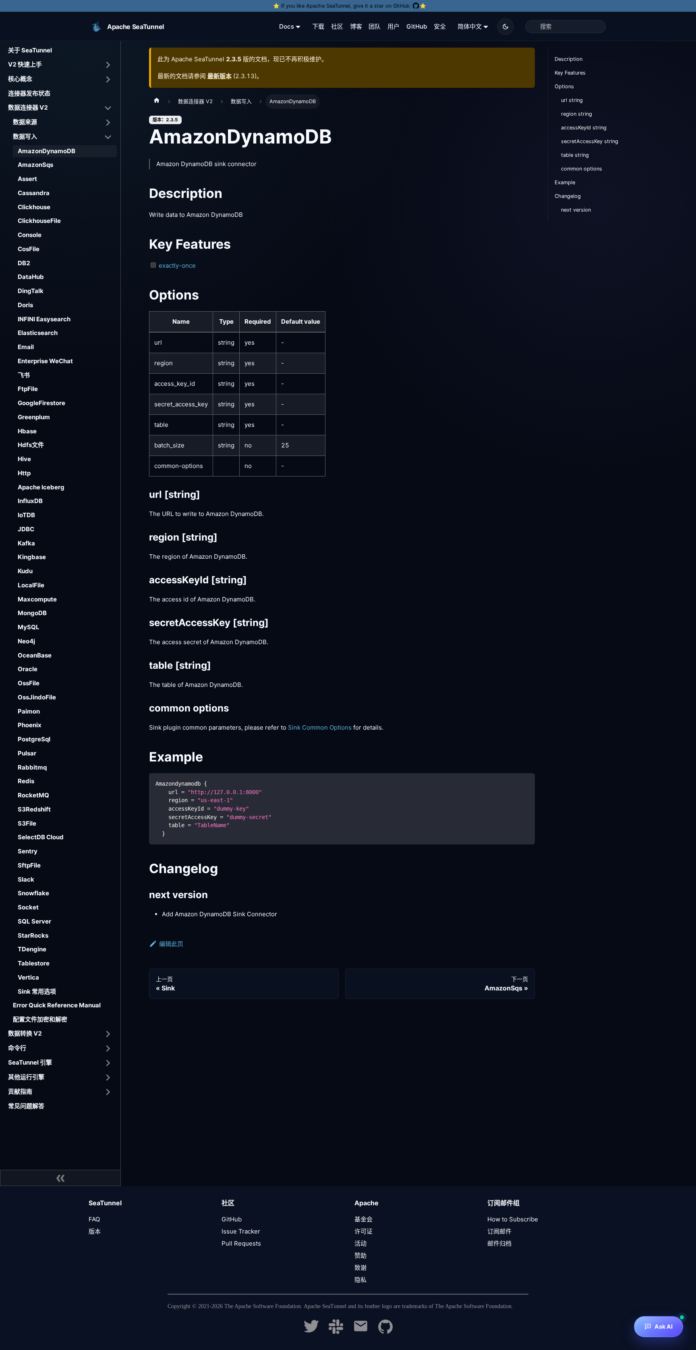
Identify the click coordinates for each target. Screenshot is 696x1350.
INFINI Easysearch (44, 319)
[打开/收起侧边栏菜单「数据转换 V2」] (108, 1034)
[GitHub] (385, 1331)
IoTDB (26, 515)
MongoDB (32, 613)
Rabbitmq (32, 767)
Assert (27, 179)
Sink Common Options (320, 727)
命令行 (17, 1048)
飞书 (24, 375)
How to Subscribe (512, 1219)
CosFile (28, 249)
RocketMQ (33, 795)
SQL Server (34, 921)
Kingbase (32, 557)
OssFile (28, 683)
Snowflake (33, 893)
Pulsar (27, 753)
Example (565, 182)
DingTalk (31, 291)
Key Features (570, 73)
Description (568, 59)
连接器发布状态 (29, 93)
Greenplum (34, 417)
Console (29, 235)
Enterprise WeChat (45, 361)
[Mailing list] (361, 1331)
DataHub (31, 277)
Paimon (29, 711)
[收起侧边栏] (60, 1178)
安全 (440, 26)
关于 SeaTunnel (30, 50)
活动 (360, 1243)
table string (575, 155)
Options (564, 86)
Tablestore (34, 963)
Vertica (28, 977)
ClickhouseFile (39, 221)
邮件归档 (499, 1243)
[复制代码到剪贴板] (525, 783)
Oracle (27, 669)
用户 (393, 26)
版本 (95, 1231)
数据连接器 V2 (28, 107)
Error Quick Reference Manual (57, 1005)
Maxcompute (37, 599)
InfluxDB (30, 501)
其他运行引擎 (26, 1077)
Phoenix (29, 725)
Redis (26, 781)
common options (581, 169)
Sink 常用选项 (37, 991)
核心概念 (20, 79)
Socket (28, 907)
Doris (25, 305)
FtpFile (28, 389)
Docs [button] (286, 26)
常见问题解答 (26, 1106)
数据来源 (25, 122)
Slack (26, 879)
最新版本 (219, 76)
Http (24, 473)
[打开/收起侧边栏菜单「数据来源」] (108, 122)
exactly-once (177, 265)
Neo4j (26, 641)
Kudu (25, 571)
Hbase (27, 431)
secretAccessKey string (589, 141)
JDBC (26, 529)
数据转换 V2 (25, 1033)
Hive (24, 459)
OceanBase (35, 655)
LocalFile (31, 585)
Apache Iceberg (41, 487)
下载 (318, 26)
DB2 (24, 263)
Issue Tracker (241, 1231)
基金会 (363, 1219)
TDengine (32, 949)
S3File (27, 823)
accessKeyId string (584, 128)
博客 (356, 26)
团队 (375, 26)
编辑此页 (171, 944)
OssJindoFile (37, 697)
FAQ (94, 1219)
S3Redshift (34, 809)
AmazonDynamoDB (46, 151)
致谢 (360, 1267)
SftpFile (29, 865)
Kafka (26, 543)
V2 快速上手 (25, 64)
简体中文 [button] (470, 26)
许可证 (363, 1231)
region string (576, 114)
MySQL (28, 627)
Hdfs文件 (31, 445)
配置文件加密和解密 (40, 1019)
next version (576, 210)
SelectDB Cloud (41, 837)
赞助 (360, 1255)
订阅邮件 (499, 1231)
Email (26, 347)
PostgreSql (34, 739)
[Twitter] (311, 1331)
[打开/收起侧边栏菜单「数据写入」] (108, 137)
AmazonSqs (35, 164)
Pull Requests (241, 1243)
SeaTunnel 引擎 (30, 1062)
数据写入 (25, 136)
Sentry (27, 851)
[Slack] (336, 1331)
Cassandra (34, 193)
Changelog (568, 196)
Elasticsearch (38, 333)
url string (572, 100)
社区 (337, 26)
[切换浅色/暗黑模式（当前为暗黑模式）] (505, 27)
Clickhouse (34, 207)
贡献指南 (20, 1091)
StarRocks (33, 935)
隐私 (360, 1279)
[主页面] (156, 101)
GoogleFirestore (41, 403)
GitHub (416, 26)
